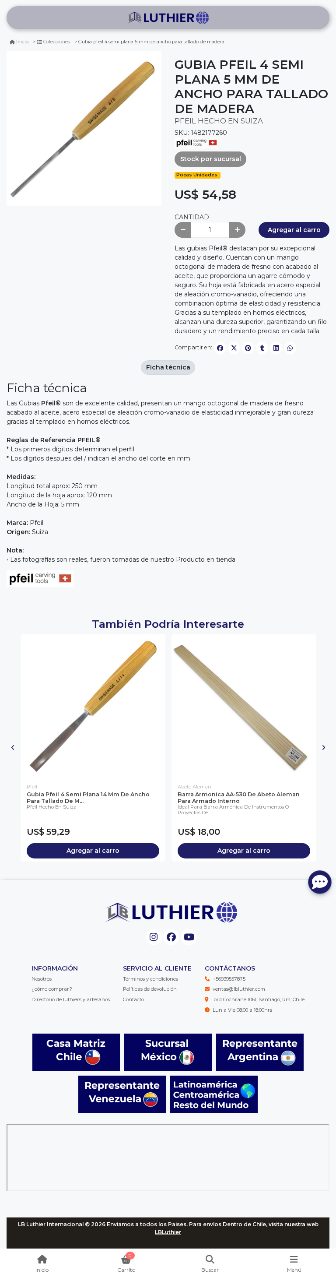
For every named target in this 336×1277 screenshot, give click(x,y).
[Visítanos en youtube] (189, 937)
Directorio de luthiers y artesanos (71, 999)
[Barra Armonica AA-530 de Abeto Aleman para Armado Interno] (244, 706)
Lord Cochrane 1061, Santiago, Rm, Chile (257, 999)
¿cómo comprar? (52, 989)
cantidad (192, 217)
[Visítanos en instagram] (154, 937)
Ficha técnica (168, 367)
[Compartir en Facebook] (220, 348)
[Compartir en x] (234, 348)
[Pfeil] (196, 142)
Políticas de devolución (150, 989)
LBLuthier (168, 1232)
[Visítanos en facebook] (171, 937)
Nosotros (42, 979)
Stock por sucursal (210, 159)
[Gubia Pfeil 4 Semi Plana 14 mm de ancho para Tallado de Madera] (93, 706)
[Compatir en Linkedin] (276, 348)
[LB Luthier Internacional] (168, 18)
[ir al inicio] (171, 912)
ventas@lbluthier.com (239, 989)
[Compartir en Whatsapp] (290, 348)
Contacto (133, 999)
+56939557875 (229, 979)
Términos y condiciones (150, 979)
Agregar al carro (294, 230)
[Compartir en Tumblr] (262, 348)
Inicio (22, 42)
